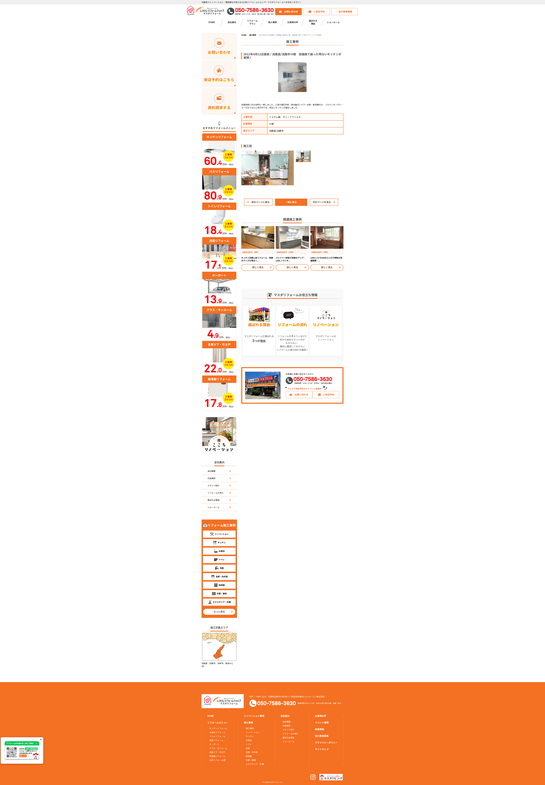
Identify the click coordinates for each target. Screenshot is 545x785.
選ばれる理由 (213, 500)
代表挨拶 (211, 478)
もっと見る (219, 611)
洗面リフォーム (216, 740)
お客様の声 (292, 22)
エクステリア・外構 (255, 764)
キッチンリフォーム (218, 728)
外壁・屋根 (251, 760)
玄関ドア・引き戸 (217, 752)
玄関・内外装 (252, 752)
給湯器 (249, 756)
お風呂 (249, 740)
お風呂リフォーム (217, 732)
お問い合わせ (291, 11)
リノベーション (253, 732)
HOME (211, 22)
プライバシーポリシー (326, 742)
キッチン (250, 736)
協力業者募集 (345, 11)
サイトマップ (322, 749)
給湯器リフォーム (217, 756)
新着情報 (319, 729)
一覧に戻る (291, 202)
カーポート (214, 744)
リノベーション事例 (254, 716)
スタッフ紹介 (213, 485)
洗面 (248, 748)
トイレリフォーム (217, 736)
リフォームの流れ (215, 493)
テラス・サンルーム (218, 748)
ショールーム (333, 22)
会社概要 (211, 471)
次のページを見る (322, 202)
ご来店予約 (319, 11)
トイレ (249, 744)
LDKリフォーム (216, 760)
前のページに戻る (260, 202)
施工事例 (250, 728)
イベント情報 (322, 722)
